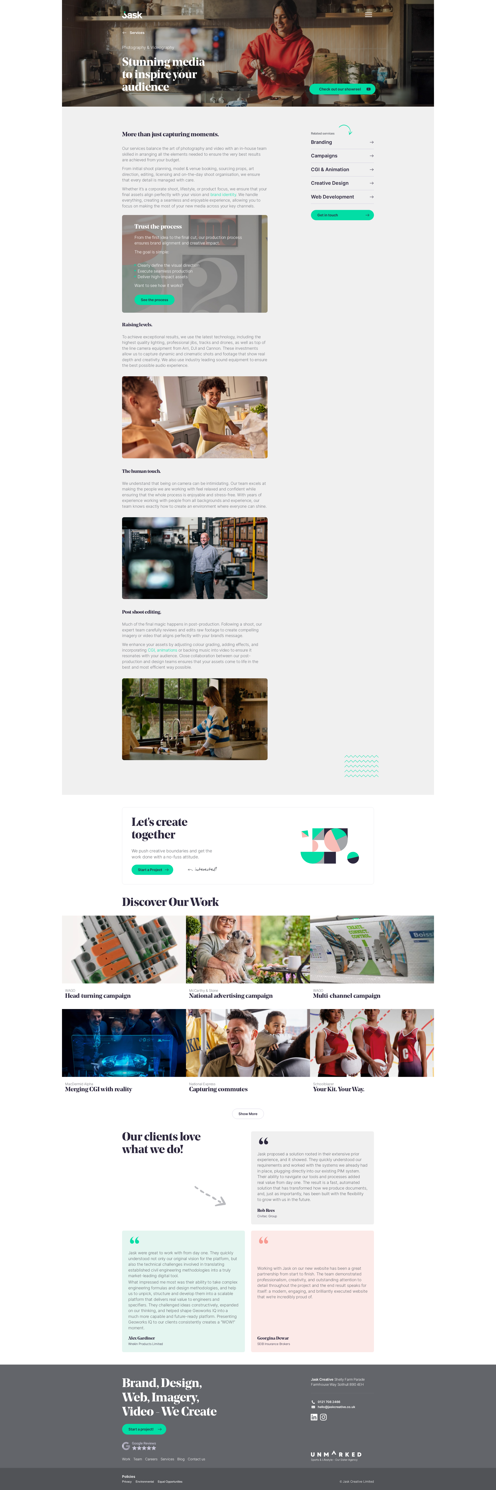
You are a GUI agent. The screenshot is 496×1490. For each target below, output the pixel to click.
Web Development (332, 197)
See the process (154, 300)
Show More (248, 1114)
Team (137, 1459)
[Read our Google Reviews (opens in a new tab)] (163, 1446)
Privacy (127, 1481)
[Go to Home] (132, 14)
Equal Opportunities (170, 1481)
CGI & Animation (330, 169)
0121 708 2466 (329, 1402)
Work (126, 1459)
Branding (321, 142)
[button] (368, 15)
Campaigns (324, 156)
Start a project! (141, 1429)
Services (137, 33)
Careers (151, 1459)
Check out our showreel (340, 89)
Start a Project (150, 870)
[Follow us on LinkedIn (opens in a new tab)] (314, 1417)
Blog (181, 1459)
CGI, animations (162, 650)
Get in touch (327, 215)
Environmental (145, 1481)
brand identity (223, 194)
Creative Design (330, 183)
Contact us (196, 1459)
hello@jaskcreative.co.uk (336, 1407)
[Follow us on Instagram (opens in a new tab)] (323, 1417)
